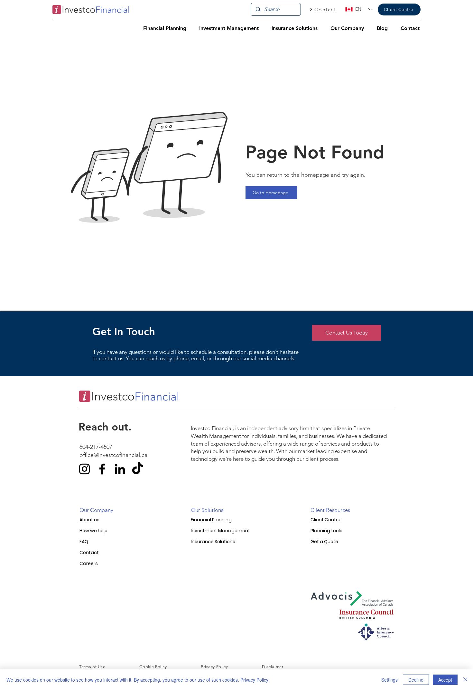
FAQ (83, 541)
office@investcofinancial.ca (113, 454)
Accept (445, 679)
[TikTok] (137, 469)
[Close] (465, 680)
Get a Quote (324, 541)
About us (89, 519)
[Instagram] (84, 469)
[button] (165, 28)
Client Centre (325, 519)
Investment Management (220, 530)
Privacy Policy (254, 679)
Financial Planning (211, 519)
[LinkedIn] (120, 469)
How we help (93, 530)
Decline (415, 679)
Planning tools (326, 530)
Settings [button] (389, 679)
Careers (88, 563)
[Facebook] (102, 469)
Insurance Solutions (213, 541)
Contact (89, 552)
